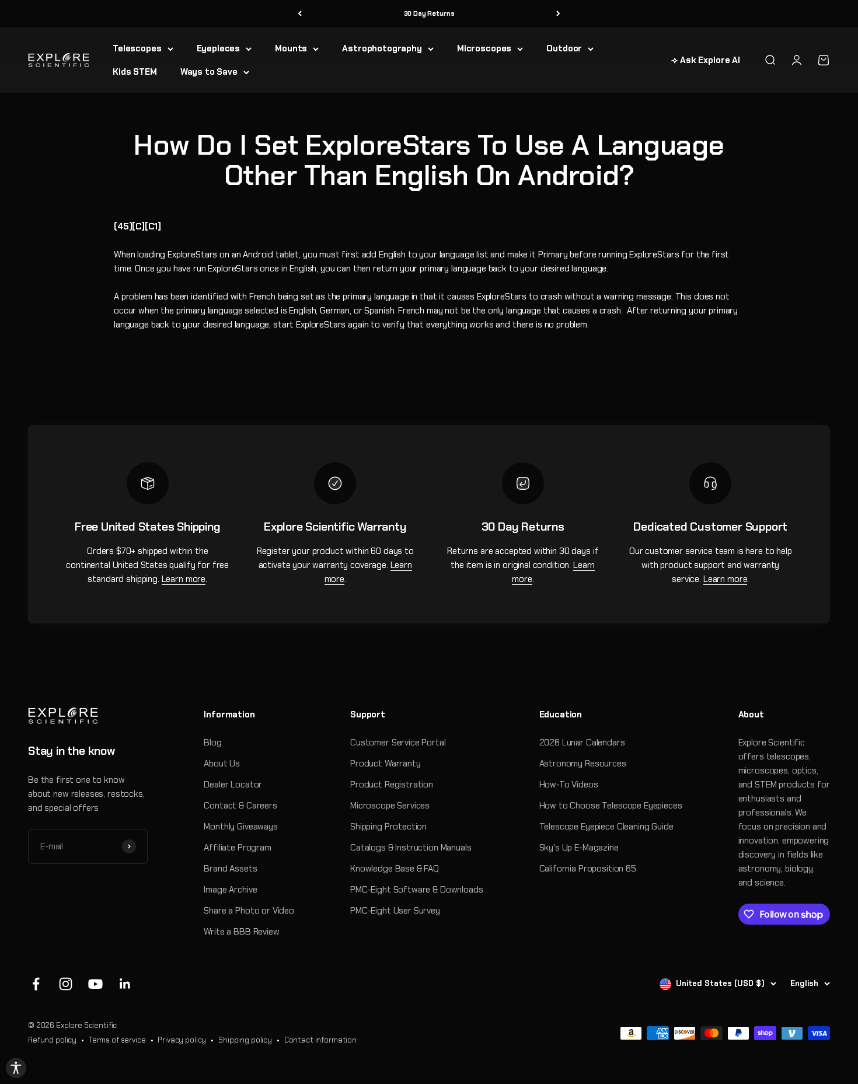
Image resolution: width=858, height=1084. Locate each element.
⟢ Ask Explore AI (705, 60)
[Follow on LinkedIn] (125, 984)
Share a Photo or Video (249, 910)
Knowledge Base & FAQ (394, 868)
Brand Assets (230, 868)
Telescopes (137, 48)
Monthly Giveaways (240, 826)
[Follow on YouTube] (95, 984)
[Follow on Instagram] (66, 984)
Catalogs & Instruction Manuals (411, 847)
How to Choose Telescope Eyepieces (610, 805)
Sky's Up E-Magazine (579, 847)
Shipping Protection (388, 826)
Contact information (320, 1040)
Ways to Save (209, 72)
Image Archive (230, 889)
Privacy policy (182, 1040)
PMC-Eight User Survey (395, 910)
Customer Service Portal (398, 742)
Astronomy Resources (582, 763)
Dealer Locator (233, 784)
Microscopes (484, 48)
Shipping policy (245, 1040)
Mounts (291, 48)
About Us (222, 763)
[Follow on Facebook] (36, 984)
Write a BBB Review (241, 931)
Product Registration (391, 784)
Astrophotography (382, 48)
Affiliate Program (237, 847)
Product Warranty (385, 763)
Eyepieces (218, 48)
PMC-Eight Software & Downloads (416, 889)
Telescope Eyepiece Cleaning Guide (606, 826)
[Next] (558, 13)
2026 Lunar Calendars (582, 742)
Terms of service (117, 1040)
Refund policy (52, 1040)
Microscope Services (390, 805)
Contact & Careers (240, 805)
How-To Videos (568, 784)
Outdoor (564, 48)
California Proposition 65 (587, 868)
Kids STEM (135, 72)
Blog (212, 742)
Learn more (184, 579)
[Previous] (300, 13)
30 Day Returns (429, 13)
